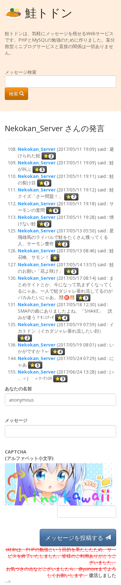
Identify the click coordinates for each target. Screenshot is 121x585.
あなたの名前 (18, 388)
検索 (14, 94)
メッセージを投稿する (75, 537)
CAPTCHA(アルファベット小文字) (29, 455)
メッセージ (16, 420)
